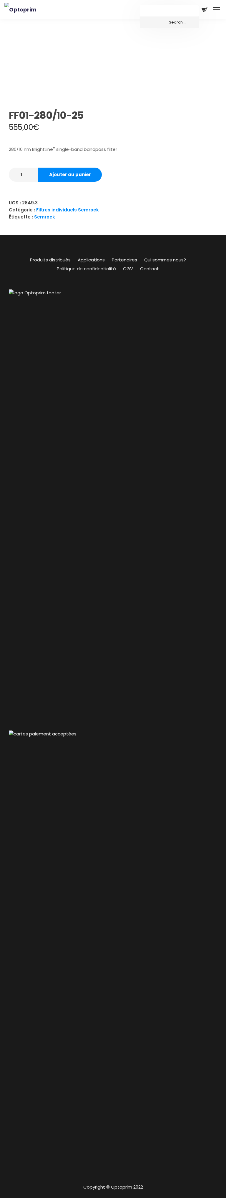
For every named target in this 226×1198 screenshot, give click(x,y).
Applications (91, 260)
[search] (169, 22)
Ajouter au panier (70, 174)
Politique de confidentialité (86, 269)
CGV (128, 269)
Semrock (44, 217)
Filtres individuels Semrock (67, 210)
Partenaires (124, 260)
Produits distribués (50, 260)
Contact (149, 269)
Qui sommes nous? (165, 260)
